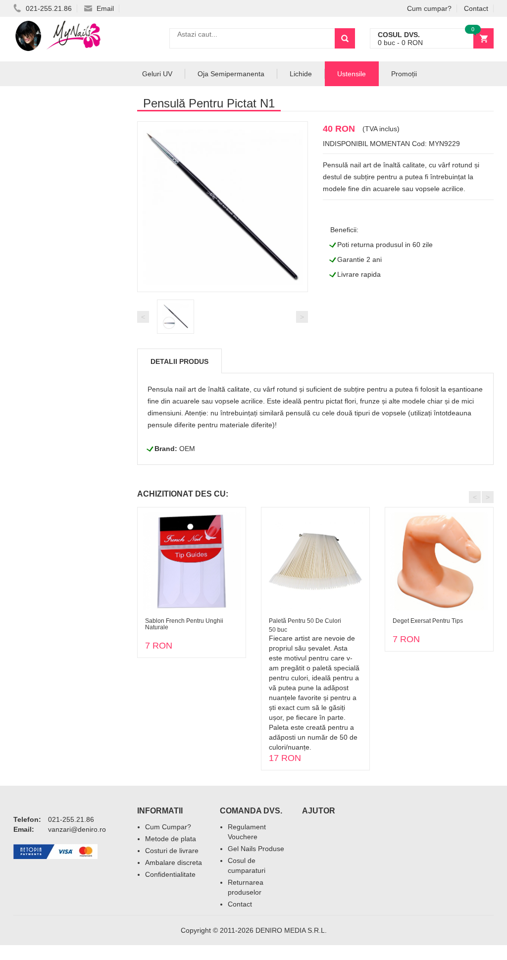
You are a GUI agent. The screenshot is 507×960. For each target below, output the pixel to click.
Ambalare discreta (173, 862)
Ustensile (351, 74)
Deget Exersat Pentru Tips (428, 620)
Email (104, 8)
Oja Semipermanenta (231, 74)
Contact (476, 8)
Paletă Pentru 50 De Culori (305, 620)
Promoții (404, 74)
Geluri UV (157, 74)
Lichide (301, 74)
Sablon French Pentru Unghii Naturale (184, 624)
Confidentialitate (170, 874)
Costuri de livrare (172, 851)
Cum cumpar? (429, 8)
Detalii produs (179, 361)
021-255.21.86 (48, 8)
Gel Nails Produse (256, 849)
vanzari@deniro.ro (77, 829)
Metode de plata (170, 839)
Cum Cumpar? (168, 827)
